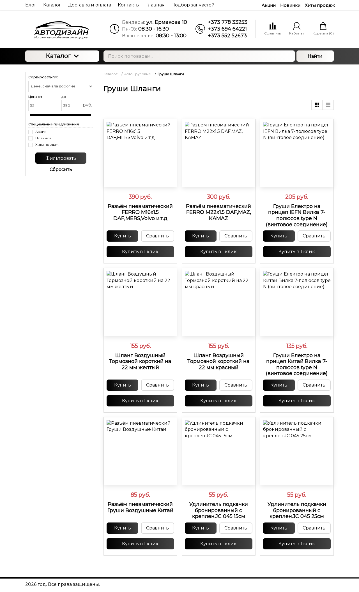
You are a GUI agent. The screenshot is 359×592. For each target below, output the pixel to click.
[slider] (140, 180)
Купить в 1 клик (140, 251)
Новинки (290, 5)
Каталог (58, 56)
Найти (315, 56)
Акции (269, 5)
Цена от (35, 97)
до (63, 97)
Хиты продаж (320, 5)
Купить (122, 236)
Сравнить (157, 236)
